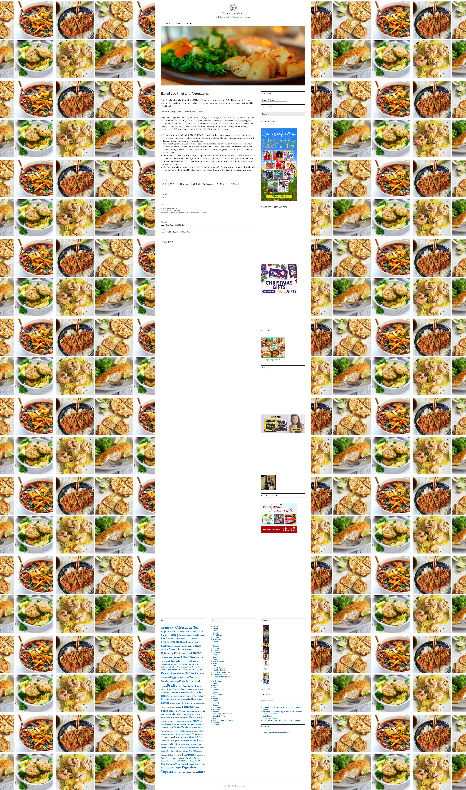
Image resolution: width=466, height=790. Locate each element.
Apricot (171, 631)
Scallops (171, 747)
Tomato (170, 763)
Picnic (183, 730)
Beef (163, 638)
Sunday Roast (192, 758)
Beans (200, 635)
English (186, 678)
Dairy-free (192, 669)
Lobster (202, 703)
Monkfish (169, 717)
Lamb (164, 702)
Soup (192, 750)
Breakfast (176, 641)
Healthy (166, 696)
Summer (182, 758)
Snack (174, 751)
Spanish (199, 751)
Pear (199, 728)
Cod (168, 213)
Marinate (189, 711)
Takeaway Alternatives (222, 714)
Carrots (164, 649)
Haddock (167, 692)
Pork (177, 734)
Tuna (163, 768)
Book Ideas (217, 635)
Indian (188, 696)
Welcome (216, 725)
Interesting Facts (220, 674)
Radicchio (169, 741)
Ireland (185, 700)
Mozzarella (184, 717)
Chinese (165, 661)
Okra (166, 724)
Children (196, 657)
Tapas (192, 761)
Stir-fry (165, 758)
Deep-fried (199, 669)
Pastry (185, 727)
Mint (163, 717)
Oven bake (183, 724)
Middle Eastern (192, 714)
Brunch (197, 642)
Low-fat (178, 707)
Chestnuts (177, 657)
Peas (163, 731)
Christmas (191, 661)
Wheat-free (190, 772)
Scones (178, 747)
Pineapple (195, 731)
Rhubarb (192, 740)
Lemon (171, 703)
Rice (199, 740)
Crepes (167, 669)
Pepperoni (168, 731)
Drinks (200, 673)
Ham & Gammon (219, 668)
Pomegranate (169, 734)
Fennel (172, 681)
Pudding (178, 737)
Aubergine (189, 631)
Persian (176, 731)
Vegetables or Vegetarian (223, 720)
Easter (167, 678)
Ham (182, 692)
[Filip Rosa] (266, 640)
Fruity (172, 685)
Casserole (174, 649)
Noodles (175, 721)
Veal (173, 768)
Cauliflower (187, 649)
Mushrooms (195, 717)
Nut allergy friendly (185, 721)
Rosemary (164, 744)
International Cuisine (221, 677)
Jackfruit (199, 700)
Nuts (196, 721)
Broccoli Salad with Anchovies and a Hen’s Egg (281, 720)
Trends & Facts (194, 764)
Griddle (200, 689)
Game (180, 686)
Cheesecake (166, 657)
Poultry (164, 737)
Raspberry (176, 741)
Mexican (178, 714)
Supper (164, 761)
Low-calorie (170, 707)
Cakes (197, 645)
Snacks (180, 751)
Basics (189, 635)
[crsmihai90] (266, 646)
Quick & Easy (197, 737)
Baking (173, 635)
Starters (188, 754)
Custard (185, 669)
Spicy (170, 755)
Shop (189, 23)
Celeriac (183, 653)
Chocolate (176, 661)
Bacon (164, 635)
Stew (202, 755)
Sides (188, 747)
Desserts (167, 673)
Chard (189, 653)
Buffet (165, 645)
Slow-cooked (200, 747)
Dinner (174, 213)
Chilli (202, 657)
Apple (164, 631)
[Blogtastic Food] (266, 651)
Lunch (187, 707)
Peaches (193, 728)
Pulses (186, 737)
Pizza (201, 731)
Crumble (173, 669)
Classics (165, 664)
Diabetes (179, 673)
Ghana (197, 686)
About (178, 23)
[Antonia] (266, 628)
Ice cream (181, 696)
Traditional (181, 764)
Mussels (163, 721)
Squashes (177, 755)
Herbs (175, 696)
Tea (200, 761)
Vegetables (203, 213)
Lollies (163, 707)
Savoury (164, 747)
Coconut (173, 664)
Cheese (196, 653)
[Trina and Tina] (266, 634)
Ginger (169, 689)
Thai (163, 764)
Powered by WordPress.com (232, 786)
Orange (170, 724)
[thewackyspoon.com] (266, 669)
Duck (163, 678)
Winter (200, 771)
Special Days (218, 707)
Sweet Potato (171, 761)
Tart (197, 761)
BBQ (195, 635)
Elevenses (180, 678)
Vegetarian (170, 771)
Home (167, 23)
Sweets (180, 761)
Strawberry (173, 758)
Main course (194, 213)
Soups (215, 705)
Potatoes (197, 734)
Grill (162, 692)
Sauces (189, 744)
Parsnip (198, 724)
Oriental (176, 724)
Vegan (178, 768)
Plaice (163, 734)
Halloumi (177, 692)
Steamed (197, 755)
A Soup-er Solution (270, 718)
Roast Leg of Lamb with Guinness (276, 733)
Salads (172, 744)
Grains (189, 689)
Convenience (182, 667)
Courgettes (192, 667)
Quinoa (163, 741)
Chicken (187, 657)
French (164, 686)
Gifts (163, 689)
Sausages (197, 744)
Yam (162, 775)
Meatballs (195, 711)
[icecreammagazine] (266, 657)
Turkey (169, 768)
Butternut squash (175, 646)
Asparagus (179, 631)
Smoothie (165, 751)
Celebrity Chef (170, 653)
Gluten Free (179, 689)
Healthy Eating (219, 670)
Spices (164, 755)
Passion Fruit (168, 728)
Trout (203, 764)
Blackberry (187, 639)
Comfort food (171, 667)
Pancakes (191, 724)
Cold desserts (193, 664)
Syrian (186, 761)
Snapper (186, 751)
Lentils (178, 703)
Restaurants (218, 694)
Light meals (186, 703)
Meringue (169, 714)
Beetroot (171, 639)
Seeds (183, 747)
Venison (182, 772)
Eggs (173, 677)
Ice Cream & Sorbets (221, 672)
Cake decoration (186, 646)
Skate (193, 747)
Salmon (181, 744)
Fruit (215, 664)
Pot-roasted (186, 734)
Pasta (177, 727)
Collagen (164, 667)
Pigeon (189, 731)
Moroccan (175, 717)
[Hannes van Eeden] (266, 663)
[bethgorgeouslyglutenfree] (266, 675)
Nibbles (169, 721)
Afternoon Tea (187, 627)
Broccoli (189, 642)
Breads (165, 641)
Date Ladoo (267, 716)
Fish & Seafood (174, 211)
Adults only (168, 627)
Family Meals (182, 213)
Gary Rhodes (188, 686)
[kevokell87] (266, 681)
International (175, 699)
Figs (177, 681)
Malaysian (174, 711)
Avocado (199, 631)
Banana (183, 635)
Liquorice (196, 703)
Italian (192, 699)
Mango (182, 711)
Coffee (184, 664)
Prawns (170, 737)
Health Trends (193, 692)
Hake (172, 692)
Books (194, 639)
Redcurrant (184, 741)
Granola (194, 689)
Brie (183, 642)
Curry (180, 669)
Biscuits (180, 639)
